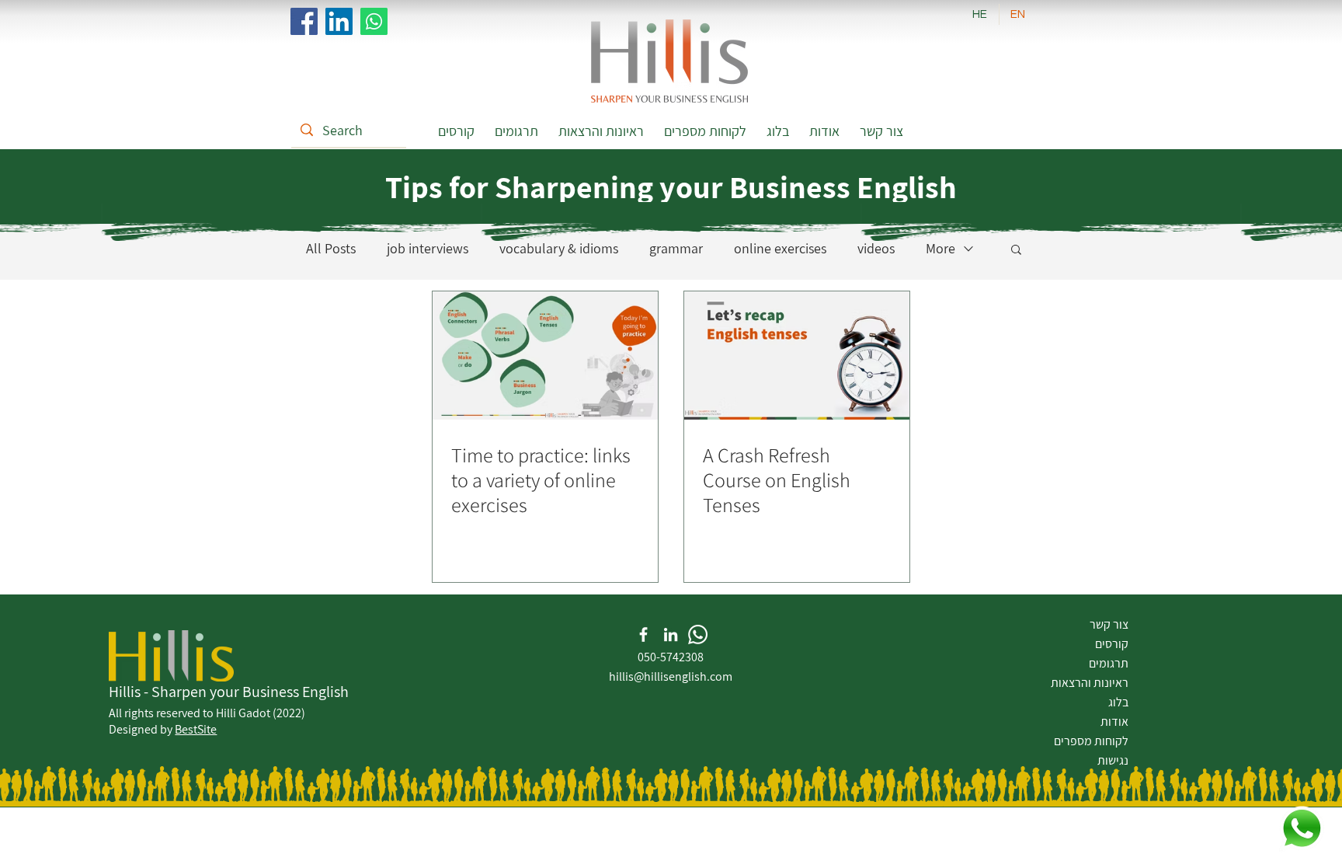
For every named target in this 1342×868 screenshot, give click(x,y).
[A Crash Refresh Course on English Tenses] (796, 355)
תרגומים (1108, 663)
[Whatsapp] (374, 21)
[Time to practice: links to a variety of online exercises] (545, 355)
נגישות (1112, 760)
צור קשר (1109, 624)
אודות (1114, 721)
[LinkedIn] (339, 21)
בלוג (1118, 702)
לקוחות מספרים (1091, 741)
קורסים (1111, 644)
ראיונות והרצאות (1089, 683)
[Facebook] (304, 21)
